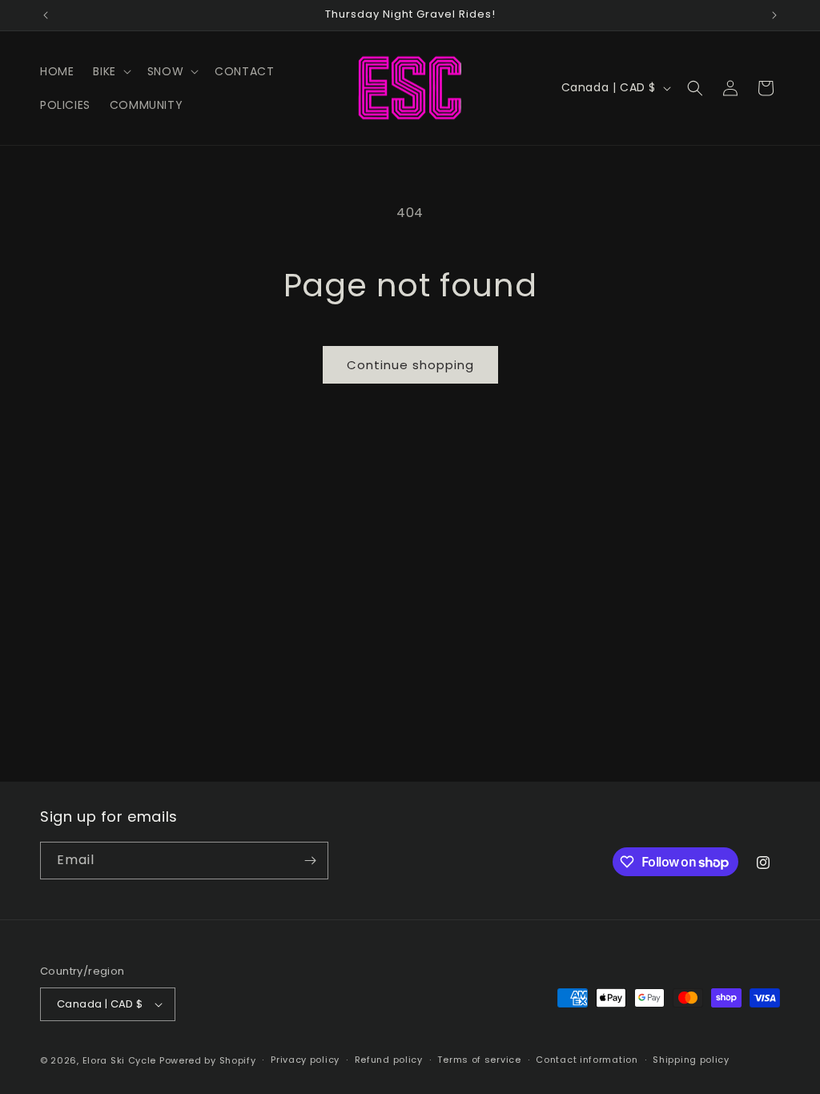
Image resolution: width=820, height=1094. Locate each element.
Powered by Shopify (207, 1060)
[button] (110, 71)
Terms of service (479, 1059)
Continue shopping (410, 364)
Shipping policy (691, 1059)
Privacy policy (305, 1059)
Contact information (586, 1059)
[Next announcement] (774, 15)
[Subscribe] (310, 860)
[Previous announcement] (45, 15)
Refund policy (389, 1059)
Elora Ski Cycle (119, 1060)
